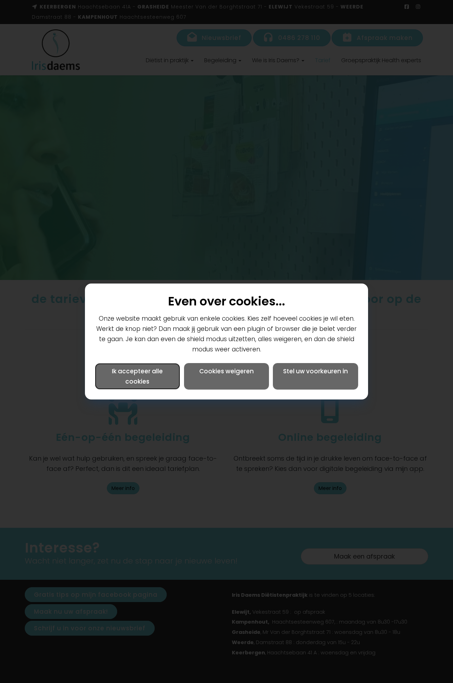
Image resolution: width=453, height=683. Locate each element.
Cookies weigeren (226, 371)
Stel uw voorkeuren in (315, 371)
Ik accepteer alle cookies (137, 376)
